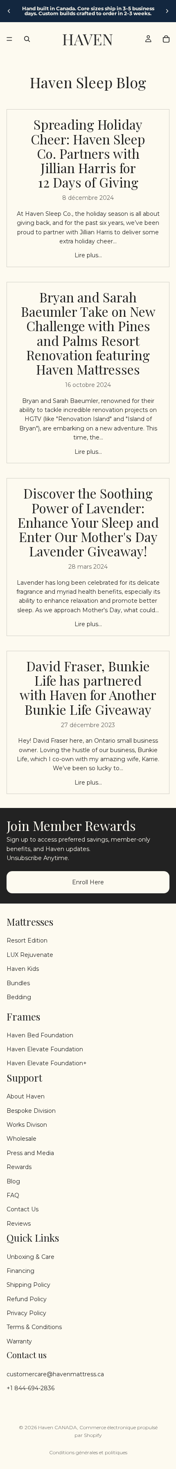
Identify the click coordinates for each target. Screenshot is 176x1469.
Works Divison (27, 1124)
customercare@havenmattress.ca (55, 1373)
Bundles (18, 982)
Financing (20, 1271)
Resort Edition (27, 940)
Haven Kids (23, 968)
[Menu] (9, 39)
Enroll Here (88, 882)
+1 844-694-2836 (30, 1388)
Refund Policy (27, 1299)
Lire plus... (88, 255)
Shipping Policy (28, 1284)
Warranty (19, 1341)
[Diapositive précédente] (9, 11)
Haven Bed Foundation (40, 1035)
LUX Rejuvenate (30, 955)
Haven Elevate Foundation (45, 1049)
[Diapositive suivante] (167, 11)
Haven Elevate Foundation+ (47, 1063)
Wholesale (21, 1138)
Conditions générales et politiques (88, 1452)
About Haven (26, 1096)
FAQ (13, 1195)
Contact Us (22, 1209)
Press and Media (30, 1153)
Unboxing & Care (30, 1256)
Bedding (19, 997)
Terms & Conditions (34, 1327)
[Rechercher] (27, 39)
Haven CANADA (57, 1427)
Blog (13, 1181)
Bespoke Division (31, 1110)
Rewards (19, 1167)
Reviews (19, 1223)
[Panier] (166, 39)
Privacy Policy (26, 1313)
